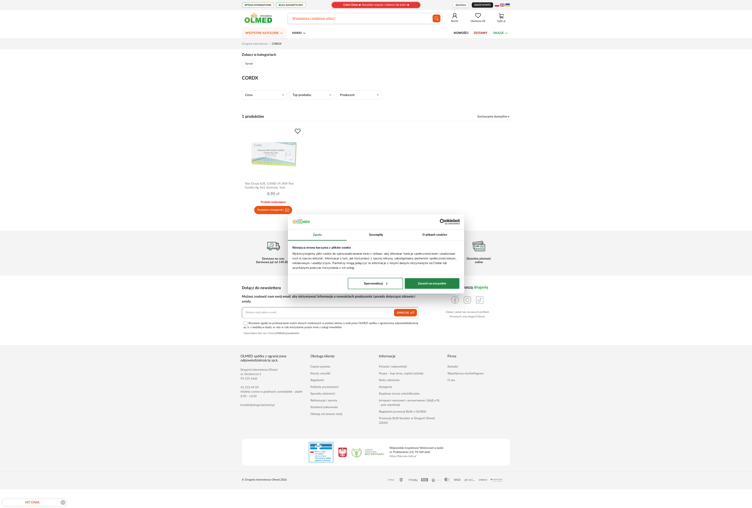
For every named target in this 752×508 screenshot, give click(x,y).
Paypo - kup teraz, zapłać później (401, 373)
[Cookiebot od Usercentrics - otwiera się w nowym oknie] (443, 222)
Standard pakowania (324, 407)
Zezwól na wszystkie (432, 283)
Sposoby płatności (322, 393)
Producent (347, 95)
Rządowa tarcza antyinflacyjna (399, 393)
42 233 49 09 (249, 387)
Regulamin (317, 380)
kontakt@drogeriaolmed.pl (257, 405)
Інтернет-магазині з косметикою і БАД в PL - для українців (409, 403)
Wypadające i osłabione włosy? (313, 18)
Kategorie (385, 387)
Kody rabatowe (389, 380)
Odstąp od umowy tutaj (326, 414)
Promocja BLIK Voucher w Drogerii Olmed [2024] (407, 420)
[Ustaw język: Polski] (497, 5)
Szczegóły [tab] (376, 234)
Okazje (498, 33)
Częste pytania (320, 366)
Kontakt (452, 366)
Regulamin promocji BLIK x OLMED (402, 411)
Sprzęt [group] (249, 63)
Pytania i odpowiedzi (393, 366)
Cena (248, 95)
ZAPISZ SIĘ (403, 313)
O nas (451, 380)
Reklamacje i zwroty (323, 400)
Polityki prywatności (287, 333)
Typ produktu (302, 95)
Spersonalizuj (373, 283)
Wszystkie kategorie (262, 33)
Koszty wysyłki (320, 373)
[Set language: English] (502, 5)
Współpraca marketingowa (465, 373)
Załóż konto (482, 5)
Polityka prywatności (324, 387)
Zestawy (480, 33)
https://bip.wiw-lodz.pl (403, 456)
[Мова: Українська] (507, 5)
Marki (297, 33)
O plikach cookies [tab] (434, 234)
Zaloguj (461, 5)
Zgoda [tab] (317, 234)
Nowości (461, 33)
